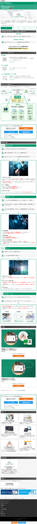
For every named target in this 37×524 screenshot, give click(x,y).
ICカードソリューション (5, 501)
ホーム (1, 10)
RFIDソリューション (4, 503)
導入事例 (2, 505)
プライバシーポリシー (13, 518)
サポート (2, 511)
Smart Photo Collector (18, 181)
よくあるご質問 (3, 509)
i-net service (5, 308)
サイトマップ (3, 515)
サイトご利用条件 (19, 518)
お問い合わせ (24, 518)
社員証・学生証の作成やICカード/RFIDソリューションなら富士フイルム (7, 3)
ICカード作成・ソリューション (8, 10)
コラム (2, 507)
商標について (3, 513)
